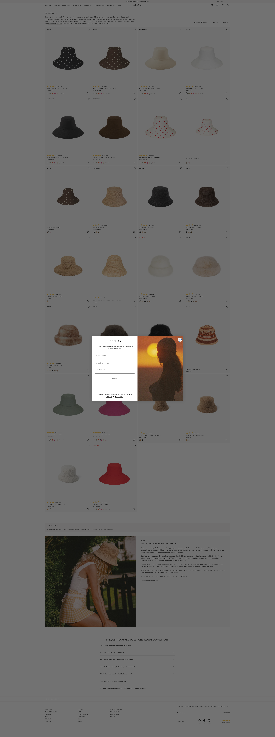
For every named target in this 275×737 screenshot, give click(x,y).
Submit (114, 378)
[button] (115, 373)
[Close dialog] (180, 339)
